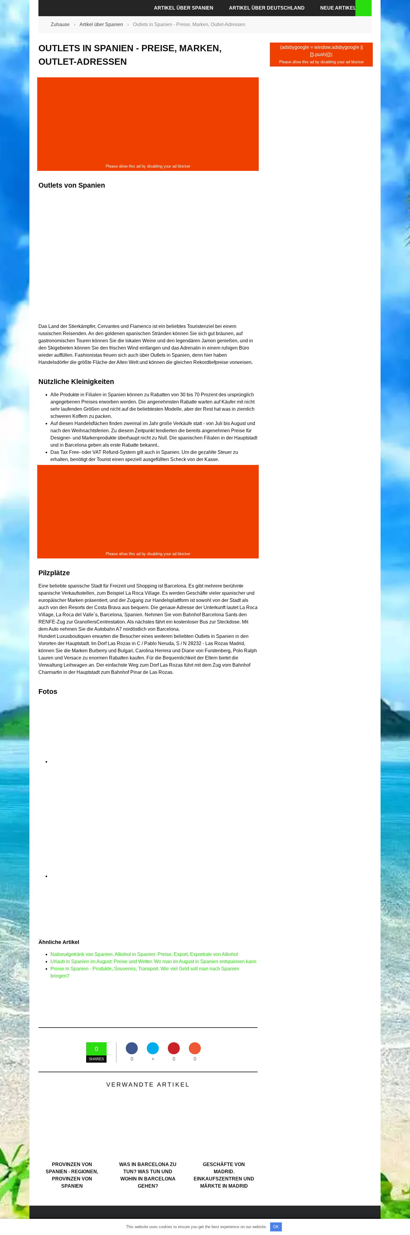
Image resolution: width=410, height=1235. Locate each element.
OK (276, 1227)
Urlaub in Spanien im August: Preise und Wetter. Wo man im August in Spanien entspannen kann (153, 961)
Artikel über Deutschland (267, 7)
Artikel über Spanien (183, 7)
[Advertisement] (148, 120)
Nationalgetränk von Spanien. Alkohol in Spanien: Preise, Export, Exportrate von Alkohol (144, 954)
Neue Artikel (338, 7)
